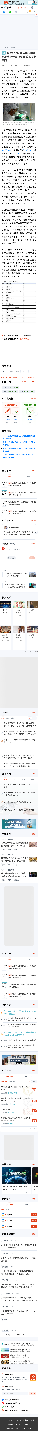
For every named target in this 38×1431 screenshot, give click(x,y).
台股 (5, 47)
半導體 (9, 1226)
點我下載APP (25, 339)
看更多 (34, 470)
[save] (27, 12)
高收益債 (11, 1124)
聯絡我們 (28, 1424)
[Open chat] (34, 12)
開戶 (34, 1090)
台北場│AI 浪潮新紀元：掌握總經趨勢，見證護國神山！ (22, 493)
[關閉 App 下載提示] (2, 2)
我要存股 (32, 382)
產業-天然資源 (12, 1104)
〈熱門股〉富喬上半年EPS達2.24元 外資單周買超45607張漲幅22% (32, 611)
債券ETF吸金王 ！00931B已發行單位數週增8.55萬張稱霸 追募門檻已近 (16, 585)
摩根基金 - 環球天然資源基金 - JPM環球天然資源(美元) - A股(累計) (15, 1099)
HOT (10, 483)
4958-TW (6, 150)
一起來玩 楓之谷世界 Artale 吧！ (18, 611)
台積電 (9, 1220)
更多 (34, 718)
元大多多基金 (6, 1109)
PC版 (5, 1420)
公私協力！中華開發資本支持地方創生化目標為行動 (16, 574)
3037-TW (27, 150)
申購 (34, 1101)
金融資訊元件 (19, 1424)
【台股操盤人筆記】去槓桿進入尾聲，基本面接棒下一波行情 (4, 611)
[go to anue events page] (28, 7)
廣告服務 (10, 1424)
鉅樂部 (25, 1420)
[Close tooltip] (32, 17)
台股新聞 (12, 47)
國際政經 (11, 839)
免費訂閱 (33, 1393)
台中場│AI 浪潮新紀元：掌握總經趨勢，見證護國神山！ (22, 484)
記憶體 (9, 1214)
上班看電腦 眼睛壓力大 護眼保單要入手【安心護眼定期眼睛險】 (18, 636)
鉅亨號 (19, 1420)
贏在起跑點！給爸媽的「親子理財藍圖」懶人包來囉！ (19, 378)
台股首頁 (24, 382)
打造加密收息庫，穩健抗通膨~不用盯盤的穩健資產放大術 (22, 503)
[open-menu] (2, 7)
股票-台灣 (11, 1113)
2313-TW (15, 153)
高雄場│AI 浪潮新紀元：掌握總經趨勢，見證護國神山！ (22, 512)
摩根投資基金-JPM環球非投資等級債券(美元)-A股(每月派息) (15, 1119)
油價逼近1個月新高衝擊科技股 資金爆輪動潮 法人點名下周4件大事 (32, 636)
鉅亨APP (12, 1420)
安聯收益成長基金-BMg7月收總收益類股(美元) (15, 1088)
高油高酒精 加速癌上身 (5, 636)
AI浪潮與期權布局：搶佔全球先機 (17, 335)
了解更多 (32, 398)
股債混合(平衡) (12, 1093)
